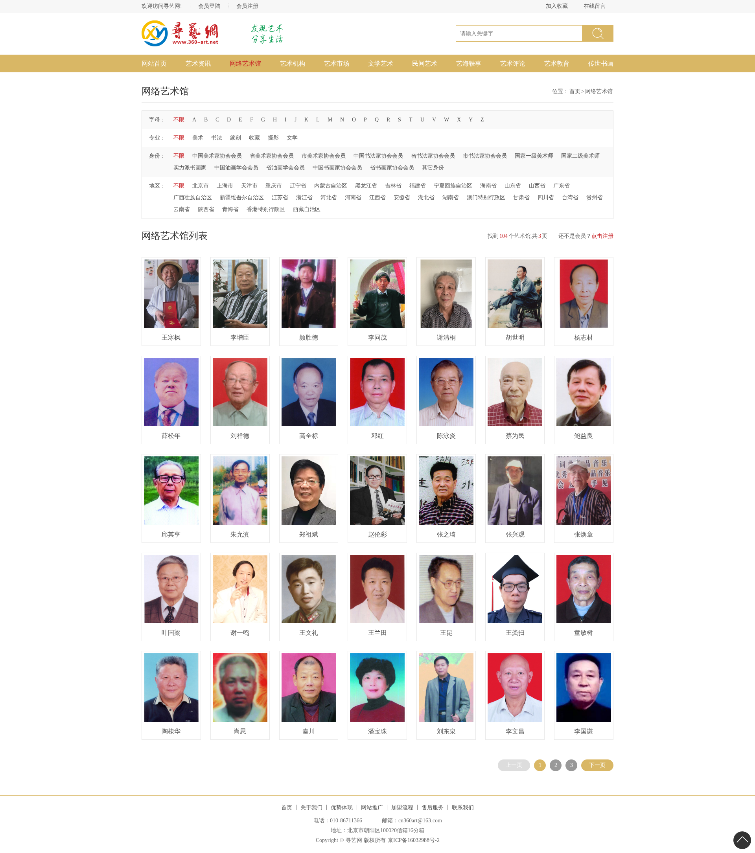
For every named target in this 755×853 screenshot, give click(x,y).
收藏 (254, 138)
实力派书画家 (189, 168)
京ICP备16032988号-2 (414, 840)
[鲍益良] (583, 392)
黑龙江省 (366, 186)
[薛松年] (171, 392)
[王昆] (446, 589)
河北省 (328, 197)
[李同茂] (377, 293)
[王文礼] (309, 589)
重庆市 (273, 186)
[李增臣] (240, 293)
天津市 (249, 186)
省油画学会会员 (285, 168)
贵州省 (594, 197)
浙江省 (304, 197)
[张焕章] (583, 490)
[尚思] (240, 687)
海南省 (488, 186)
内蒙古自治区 (330, 186)
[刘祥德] (240, 392)
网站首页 (154, 63)
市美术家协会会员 (324, 156)
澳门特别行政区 (486, 197)
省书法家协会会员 (433, 156)
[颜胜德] (309, 293)
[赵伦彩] (377, 490)
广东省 (561, 186)
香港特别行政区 (266, 209)
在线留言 (595, 6)
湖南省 (450, 197)
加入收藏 (557, 6)
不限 (178, 120)
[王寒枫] (171, 293)
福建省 (417, 186)
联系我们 (463, 808)
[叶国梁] (171, 589)
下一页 (597, 765)
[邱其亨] (171, 490)
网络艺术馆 (245, 63)
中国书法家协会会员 (378, 156)
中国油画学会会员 (236, 168)
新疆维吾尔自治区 (242, 197)
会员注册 (247, 6)
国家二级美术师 (580, 156)
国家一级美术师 (534, 156)
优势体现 (342, 808)
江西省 (377, 197)
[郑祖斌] (309, 490)
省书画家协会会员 (392, 168)
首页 (574, 91)
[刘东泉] (446, 687)
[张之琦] (446, 490)
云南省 (181, 209)
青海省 (230, 209)
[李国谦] (583, 687)
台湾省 (570, 197)
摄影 (273, 138)
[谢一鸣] (240, 589)
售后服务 (433, 808)
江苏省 (280, 197)
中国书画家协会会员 (337, 168)
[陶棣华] (171, 687)
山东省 (513, 186)
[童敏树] (583, 589)
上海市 (225, 186)
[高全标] (309, 392)
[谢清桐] (446, 293)
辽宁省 (298, 186)
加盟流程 (402, 808)
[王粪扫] (515, 589)
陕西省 (206, 209)
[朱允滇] (240, 490)
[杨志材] (583, 293)
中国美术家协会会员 (217, 156)
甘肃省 (521, 197)
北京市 (200, 186)
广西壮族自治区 (192, 197)
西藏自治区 (306, 209)
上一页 (514, 765)
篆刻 (235, 138)
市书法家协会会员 (485, 156)
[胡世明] (515, 293)
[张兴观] (515, 490)
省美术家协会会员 (272, 156)
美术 (197, 138)
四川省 (546, 197)
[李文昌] (515, 687)
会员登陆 (209, 6)
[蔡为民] (515, 392)
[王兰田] (377, 589)
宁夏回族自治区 (453, 186)
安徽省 (402, 197)
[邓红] (377, 392)
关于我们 (311, 808)
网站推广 (372, 808)
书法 (216, 138)
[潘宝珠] (377, 687)
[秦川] (309, 687)
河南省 (353, 197)
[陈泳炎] (446, 392)
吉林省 (393, 186)
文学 (292, 138)
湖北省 (426, 197)
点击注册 (602, 236)
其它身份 (433, 168)
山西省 (537, 186)
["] (597, 33)
